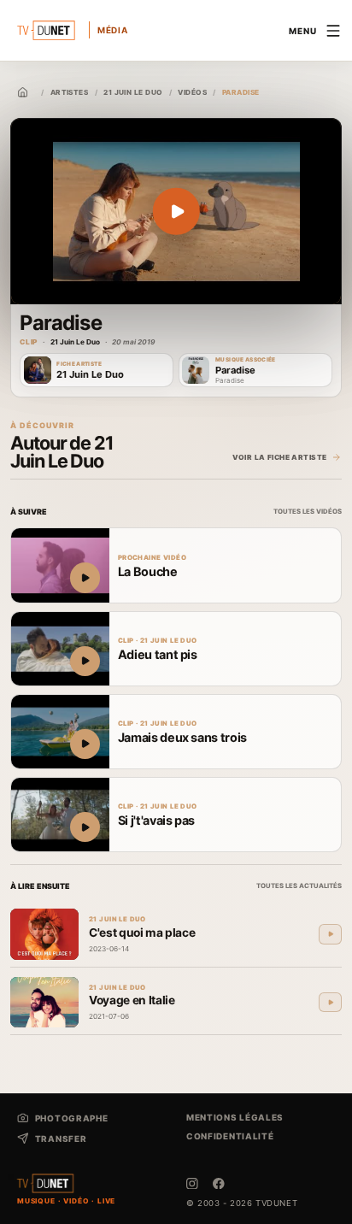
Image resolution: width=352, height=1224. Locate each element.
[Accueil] (22, 92)
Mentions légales (235, 1117)
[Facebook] (219, 1184)
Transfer (60, 1138)
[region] (176, 211)
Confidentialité (229, 1136)
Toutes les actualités (299, 886)
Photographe (71, 1118)
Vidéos (192, 92)
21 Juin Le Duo (132, 92)
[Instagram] (192, 1184)
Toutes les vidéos (307, 511)
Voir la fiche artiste (279, 457)
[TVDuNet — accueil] (45, 1183)
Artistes (69, 92)
